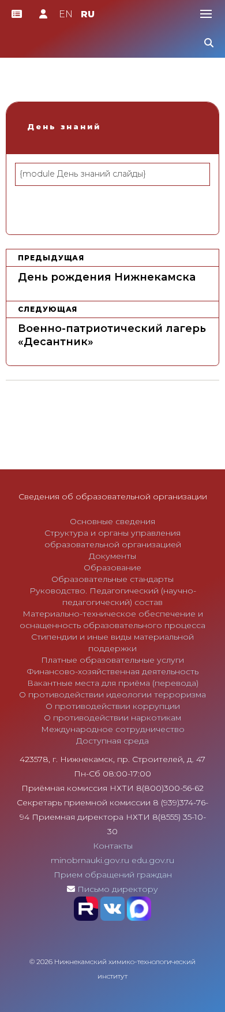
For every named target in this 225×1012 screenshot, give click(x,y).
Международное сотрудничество (113, 729)
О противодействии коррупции (113, 706)
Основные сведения (112, 521)
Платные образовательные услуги (112, 660)
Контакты (113, 846)
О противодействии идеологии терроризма (112, 694)
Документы (112, 556)
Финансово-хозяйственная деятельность (112, 671)
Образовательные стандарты (112, 579)
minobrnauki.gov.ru (90, 860)
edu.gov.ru (153, 860)
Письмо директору (117, 889)
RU (88, 14)
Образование (112, 567)
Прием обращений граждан (113, 874)
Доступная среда (112, 740)
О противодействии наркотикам (112, 717)
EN (66, 14)
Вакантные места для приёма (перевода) (112, 683)
